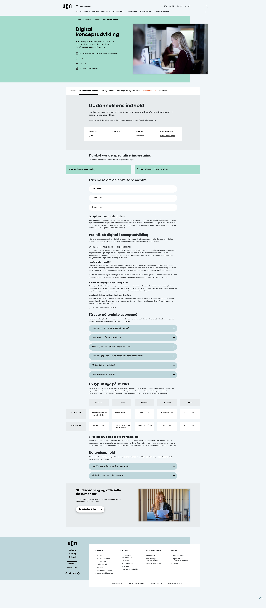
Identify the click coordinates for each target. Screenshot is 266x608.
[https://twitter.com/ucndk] (70, 573)
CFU (165, 6)
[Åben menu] (77, 6)
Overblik (72, 91)
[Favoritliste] (206, 12)
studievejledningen (109, 321)
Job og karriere (107, 91)
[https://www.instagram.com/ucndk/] (78, 573)
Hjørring (72, 554)
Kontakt (180, 6)
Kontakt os (163, 91)
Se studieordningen (167, 136)
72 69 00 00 (72, 564)
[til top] (261, 597)
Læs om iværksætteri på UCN (104, 308)
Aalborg (72, 550)
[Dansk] (67, 9)
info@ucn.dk (72, 567)
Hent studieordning (87, 509)
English (187, 6)
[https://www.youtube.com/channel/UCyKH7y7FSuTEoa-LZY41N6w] (74, 573)
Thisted (72, 557)
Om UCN (172, 6)
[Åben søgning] (206, 6)
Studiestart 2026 (149, 91)
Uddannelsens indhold (88, 91)
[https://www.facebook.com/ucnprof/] (66, 573)
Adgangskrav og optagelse (128, 91)
